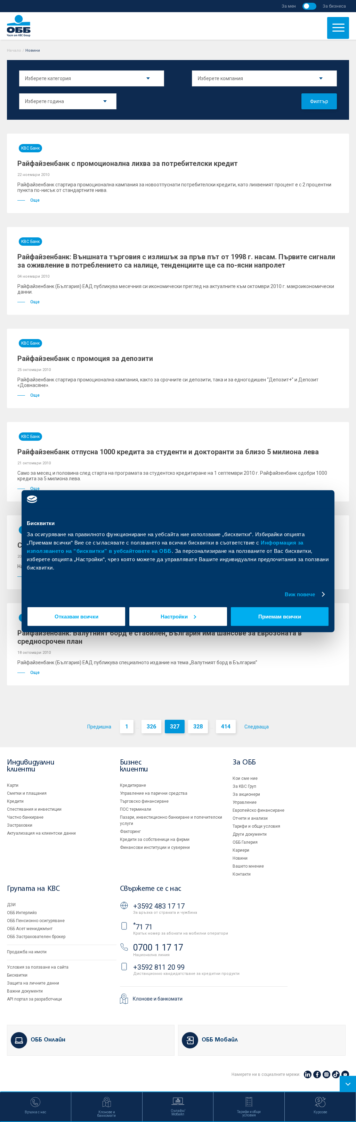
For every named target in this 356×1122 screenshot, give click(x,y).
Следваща (256, 726)
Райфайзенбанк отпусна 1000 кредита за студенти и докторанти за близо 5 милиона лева (168, 452)
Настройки (174, 616)
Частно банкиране (25, 817)
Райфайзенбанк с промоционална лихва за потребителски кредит (127, 163)
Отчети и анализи (250, 818)
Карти (12, 785)
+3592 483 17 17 (159, 906)
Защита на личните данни (33, 983)
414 (225, 726)
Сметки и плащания (27, 793)
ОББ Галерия (245, 842)
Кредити (15, 801)
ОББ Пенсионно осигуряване (36, 920)
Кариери (241, 850)
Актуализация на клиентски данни (41, 833)
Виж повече (300, 594)
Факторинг (130, 831)
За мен (289, 6)
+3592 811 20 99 (159, 967)
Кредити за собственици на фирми (154, 839)
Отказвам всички (76, 616)
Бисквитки (17, 975)
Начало (14, 50)
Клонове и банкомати (158, 999)
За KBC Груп (244, 786)
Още (35, 200)
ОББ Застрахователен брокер (36, 936)
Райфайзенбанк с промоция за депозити (85, 358)
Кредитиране (133, 785)
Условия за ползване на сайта (37, 967)
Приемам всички (279, 616)
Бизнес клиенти (134, 766)
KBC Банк (30, 148)
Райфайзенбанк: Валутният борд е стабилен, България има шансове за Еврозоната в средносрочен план (159, 637)
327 (174, 726)
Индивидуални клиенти (30, 766)
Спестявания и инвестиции (34, 809)
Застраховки (19, 825)
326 (151, 726)
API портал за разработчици (34, 999)
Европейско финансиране (258, 810)
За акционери (246, 794)
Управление (245, 802)
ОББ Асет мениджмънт (29, 928)
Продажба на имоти (27, 952)
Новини (240, 858)
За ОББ (244, 762)
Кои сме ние (245, 778)
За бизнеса (334, 6)
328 (198, 726)
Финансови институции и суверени (155, 847)
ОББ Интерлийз (22, 912)
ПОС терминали (135, 809)
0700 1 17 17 (158, 948)
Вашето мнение (248, 866)
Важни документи (25, 991)
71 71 (143, 927)
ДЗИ (11, 904)
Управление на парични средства (153, 793)
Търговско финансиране (144, 801)
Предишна (99, 726)
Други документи (250, 834)
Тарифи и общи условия (256, 826)
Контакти (242, 874)
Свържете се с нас (150, 889)
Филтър (319, 101)
